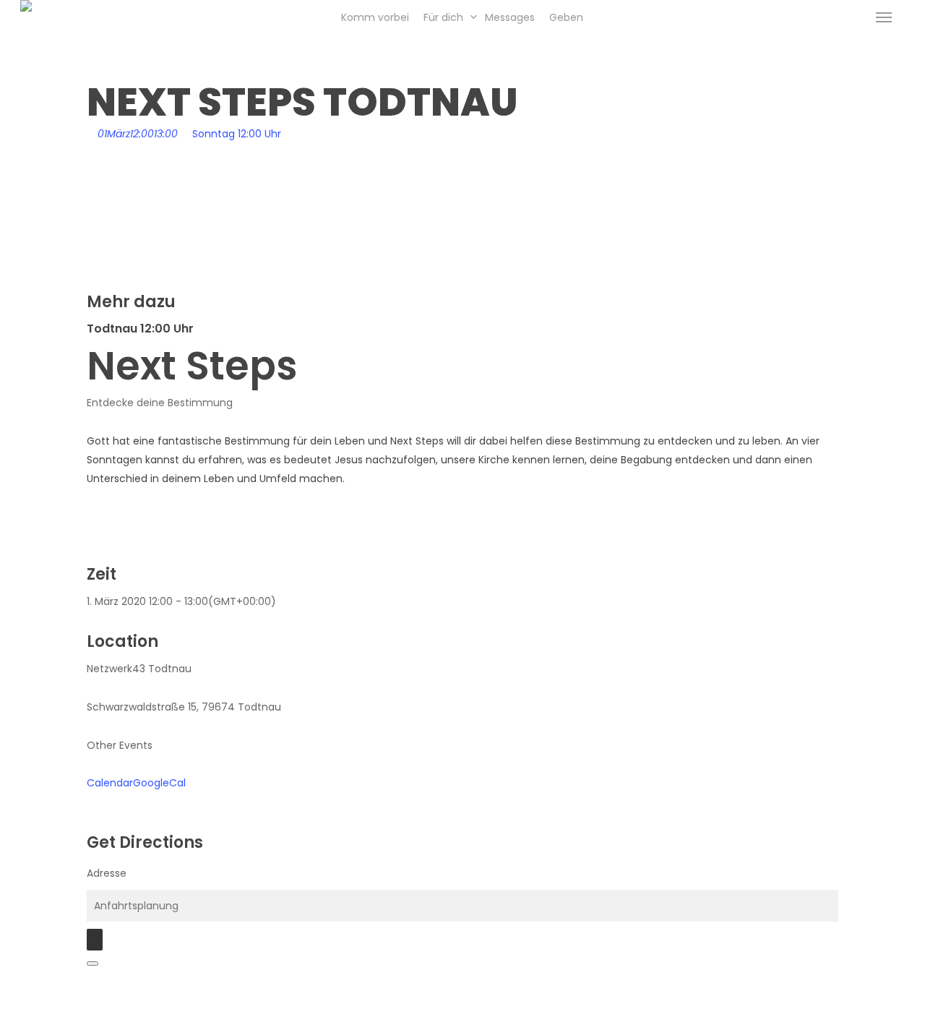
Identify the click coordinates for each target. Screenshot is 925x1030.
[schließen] (92, 963)
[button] (884, 17)
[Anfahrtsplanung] (95, 939)
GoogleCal (159, 783)
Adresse (106, 873)
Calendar (110, 783)
